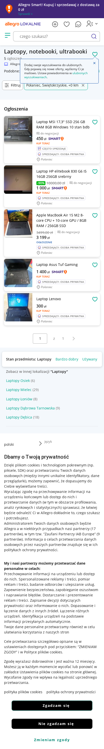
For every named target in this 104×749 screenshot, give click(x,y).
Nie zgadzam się (56, 723)
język (48, 441)
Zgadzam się (56, 705)
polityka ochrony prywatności (71, 691)
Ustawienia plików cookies (42, 672)
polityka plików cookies (23, 691)
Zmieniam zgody (52, 739)
